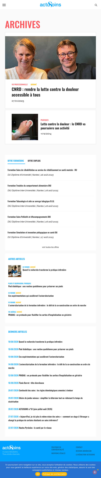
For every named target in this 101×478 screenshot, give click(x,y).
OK (38, 474)
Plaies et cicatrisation (15, 283)
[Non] (97, 469)
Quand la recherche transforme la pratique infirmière (44, 269)
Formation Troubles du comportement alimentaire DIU (29, 185)
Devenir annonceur (84, 451)
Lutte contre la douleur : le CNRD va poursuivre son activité (63, 125)
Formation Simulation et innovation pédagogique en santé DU (32, 232)
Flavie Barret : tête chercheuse (31, 382)
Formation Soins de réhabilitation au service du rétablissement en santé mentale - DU (42, 169)
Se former (26, 267)
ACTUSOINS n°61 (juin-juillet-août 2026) (35, 409)
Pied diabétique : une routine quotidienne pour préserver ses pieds (35, 286)
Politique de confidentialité (57, 448)
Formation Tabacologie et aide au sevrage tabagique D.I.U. (31, 201)
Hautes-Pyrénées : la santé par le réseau (35, 427)
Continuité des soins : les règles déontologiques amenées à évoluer (46, 390)
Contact (79, 447)
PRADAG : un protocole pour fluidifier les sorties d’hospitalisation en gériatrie (39, 314)
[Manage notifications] (95, 472)
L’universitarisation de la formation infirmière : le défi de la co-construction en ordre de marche (47, 305)
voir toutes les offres (50, 247)
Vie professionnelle (20, 84)
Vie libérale (12, 312)
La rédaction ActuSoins (85, 454)
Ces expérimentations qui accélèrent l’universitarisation (31, 295)
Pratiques (45, 120)
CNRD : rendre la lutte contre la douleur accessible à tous (45, 92)
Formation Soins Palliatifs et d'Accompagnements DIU (29, 216)
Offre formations (16, 160)
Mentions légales (58, 453)
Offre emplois (34, 160)
